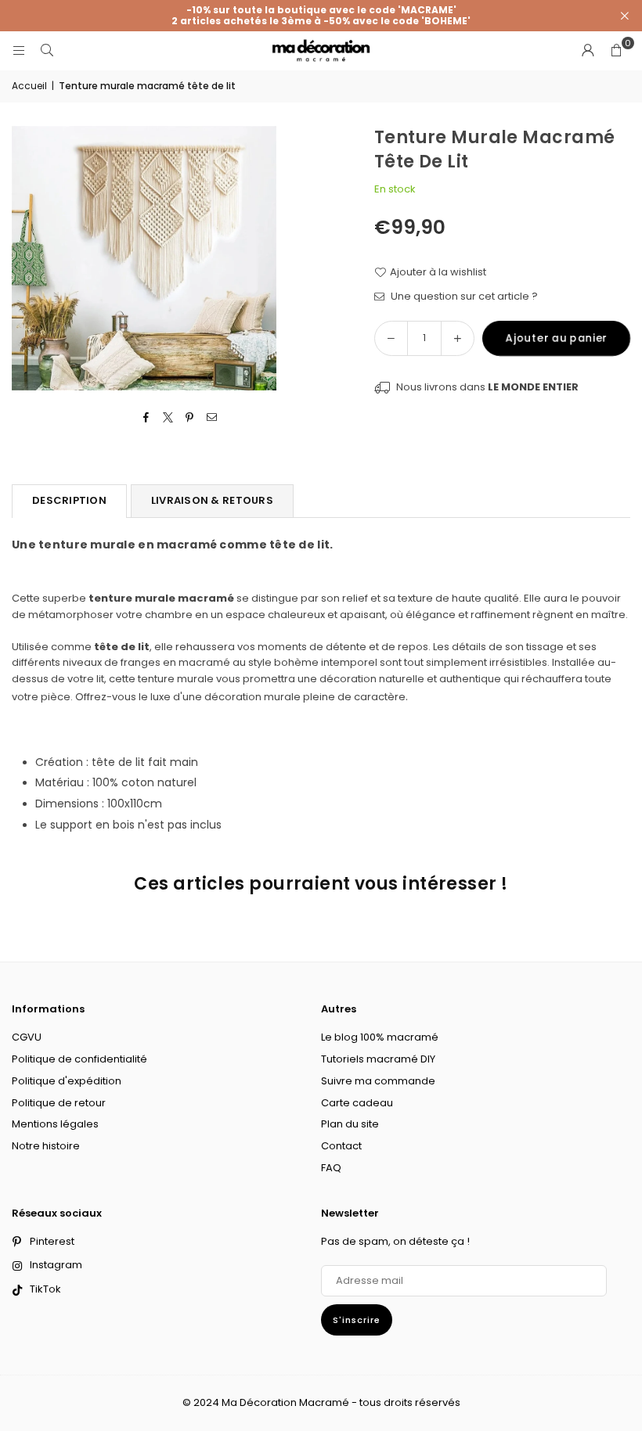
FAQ (331, 1167)
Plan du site (350, 1123)
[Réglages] (588, 51)
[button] (616, 51)
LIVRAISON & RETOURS (212, 500)
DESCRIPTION (69, 500)
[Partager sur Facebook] (146, 418)
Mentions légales (55, 1123)
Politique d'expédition (66, 1080)
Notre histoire (46, 1145)
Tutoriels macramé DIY (378, 1059)
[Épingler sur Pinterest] (190, 418)
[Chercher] (47, 50)
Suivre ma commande (378, 1080)
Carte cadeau (357, 1102)
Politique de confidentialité (79, 1059)
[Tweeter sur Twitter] (168, 418)
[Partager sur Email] (212, 418)
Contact (341, 1145)
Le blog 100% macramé (379, 1037)
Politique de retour (59, 1102)
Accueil (29, 85)
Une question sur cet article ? (463, 296)
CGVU (26, 1037)
